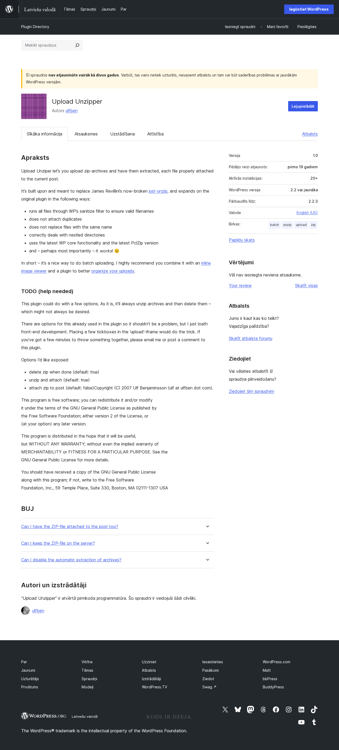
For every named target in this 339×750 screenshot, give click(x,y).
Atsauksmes (86, 134)
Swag (209, 687)
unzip (287, 225)
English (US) (307, 212)
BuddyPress (273, 687)
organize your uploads (112, 271)
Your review (240, 285)
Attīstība (155, 134)
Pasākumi (210, 670)
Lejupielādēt (303, 106)
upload (301, 225)
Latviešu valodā (84, 716)
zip (313, 225)
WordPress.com (276, 662)
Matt (267, 670)
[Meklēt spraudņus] (77, 45)
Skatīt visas (306, 285)
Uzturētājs (30, 678)
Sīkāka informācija (44, 134)
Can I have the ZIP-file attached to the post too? (69, 526)
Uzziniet (149, 662)
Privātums (29, 687)
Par (24, 662)
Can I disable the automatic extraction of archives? (71, 559)
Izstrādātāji (151, 678)
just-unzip (158, 191)
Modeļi (87, 687)
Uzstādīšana (122, 134)
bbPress (270, 678)
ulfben (72, 110)
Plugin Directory (35, 26)
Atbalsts (310, 134)
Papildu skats (242, 240)
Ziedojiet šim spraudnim (251, 391)
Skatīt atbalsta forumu (250, 338)
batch (274, 225)
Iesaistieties (212, 662)
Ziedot (208, 678)
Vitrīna (87, 662)
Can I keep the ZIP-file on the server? (58, 543)
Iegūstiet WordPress (309, 9)
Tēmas (87, 670)
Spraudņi (89, 678)
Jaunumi (28, 670)
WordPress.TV (154, 687)
